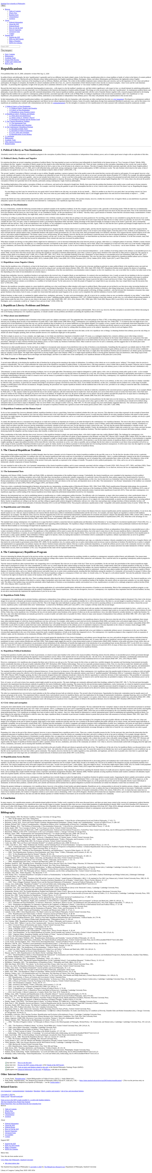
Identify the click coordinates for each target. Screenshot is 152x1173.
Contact (11, 33)
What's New (13, 13)
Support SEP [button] (9, 35)
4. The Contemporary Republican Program (19, 127)
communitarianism (59, 103)
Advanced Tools (14, 32)
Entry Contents (10, 54)
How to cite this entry (25, 1063)
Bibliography (9, 56)
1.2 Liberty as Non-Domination (19, 110)
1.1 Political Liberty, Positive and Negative (23, 108)
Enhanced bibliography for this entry (30, 1069)
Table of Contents (15, 11)
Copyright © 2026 (7, 1094)
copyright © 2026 (36, 1167)
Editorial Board (14, 26)
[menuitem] (80, 11)
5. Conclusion (9, 136)
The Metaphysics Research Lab (54, 1167)
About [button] (7, 20)
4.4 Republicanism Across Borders (20, 134)
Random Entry (14, 15)
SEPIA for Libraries (15, 43)
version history (55, 1082)
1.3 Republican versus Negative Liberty (22, 112)
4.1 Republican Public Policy (18, 129)
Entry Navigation (7, 50)
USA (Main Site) (17, 1160)
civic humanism (118, 99)
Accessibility (9, 1135)
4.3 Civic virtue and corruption (19, 132)
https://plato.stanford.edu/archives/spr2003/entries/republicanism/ (101, 1080)
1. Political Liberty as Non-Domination (17, 106)
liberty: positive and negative (50, 1091)
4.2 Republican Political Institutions (20, 131)
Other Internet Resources (13, 142)
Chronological (13, 17)
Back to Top (9, 63)
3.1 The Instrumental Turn (17, 123)
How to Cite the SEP (16, 28)
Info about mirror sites (12, 1163)
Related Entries (10, 144)
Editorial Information (16, 22)
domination (29, 1091)
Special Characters (15, 30)
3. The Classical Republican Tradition (17, 121)
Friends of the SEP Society (55, 1065)
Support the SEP (14, 37)
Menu (3, 5)
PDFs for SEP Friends (16, 39)
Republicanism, (20, 1078)
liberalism (37, 1091)
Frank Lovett (5, 1096)
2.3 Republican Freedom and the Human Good (24, 119)
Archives (12, 18)
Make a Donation (14, 41)
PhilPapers (47, 1069)
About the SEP (14, 24)
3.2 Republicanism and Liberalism (20, 125)
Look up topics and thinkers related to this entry (33, 1067)
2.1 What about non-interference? (20, 116)
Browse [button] (7, 9)
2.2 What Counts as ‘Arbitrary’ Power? (22, 117)
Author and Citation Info (13, 62)
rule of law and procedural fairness (72, 1091)
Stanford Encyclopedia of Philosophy (13, 3)
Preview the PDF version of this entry (30, 1065)
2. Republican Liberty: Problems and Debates (20, 114)
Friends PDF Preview (12, 60)
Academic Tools (10, 58)
